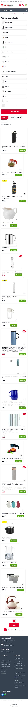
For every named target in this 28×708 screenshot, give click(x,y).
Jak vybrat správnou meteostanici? (19, 679)
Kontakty (3, 673)
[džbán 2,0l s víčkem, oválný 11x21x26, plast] (13, 580)
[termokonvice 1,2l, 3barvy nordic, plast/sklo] (13, 507)
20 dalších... (14, 625)
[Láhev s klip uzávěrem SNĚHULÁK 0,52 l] (12, 265)
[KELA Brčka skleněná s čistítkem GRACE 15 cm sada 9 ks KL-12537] (14, 425)
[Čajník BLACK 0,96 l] (9, 531)
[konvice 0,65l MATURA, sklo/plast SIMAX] (12, 452)
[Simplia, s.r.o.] (14, 706)
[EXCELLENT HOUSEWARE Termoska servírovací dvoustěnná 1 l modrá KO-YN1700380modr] (14, 342)
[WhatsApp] (5, 694)
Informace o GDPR (5, 664)
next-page (22, 629)
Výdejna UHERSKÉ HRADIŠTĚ (7, 651)
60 (19, 629)
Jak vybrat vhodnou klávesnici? (19, 683)
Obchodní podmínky (6, 660)
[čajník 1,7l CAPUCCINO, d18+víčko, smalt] (12, 605)
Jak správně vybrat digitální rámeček (19, 659)
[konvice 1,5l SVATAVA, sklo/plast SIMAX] (12, 165)
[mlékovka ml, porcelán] (9, 216)
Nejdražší (19, 117)
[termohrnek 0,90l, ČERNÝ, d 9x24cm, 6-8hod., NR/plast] (14, 140)
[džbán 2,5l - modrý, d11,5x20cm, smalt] (14, 397)
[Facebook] (2, 694)
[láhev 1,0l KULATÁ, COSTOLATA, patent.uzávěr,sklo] (14, 291)
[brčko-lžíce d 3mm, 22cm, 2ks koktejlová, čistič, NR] (14, 370)
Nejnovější (4, 120)
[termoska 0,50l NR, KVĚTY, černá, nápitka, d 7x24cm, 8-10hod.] (14, 191)
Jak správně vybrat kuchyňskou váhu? (19, 669)
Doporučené (4, 117)
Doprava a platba (5, 662)
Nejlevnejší (12, 117)
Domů (2, 13)
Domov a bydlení (8, 13)
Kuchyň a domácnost (17, 13)
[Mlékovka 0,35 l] (9, 241)
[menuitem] (4, 1)
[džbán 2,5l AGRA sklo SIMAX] (9, 556)
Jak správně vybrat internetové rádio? (19, 662)
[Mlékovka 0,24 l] (9, 316)
